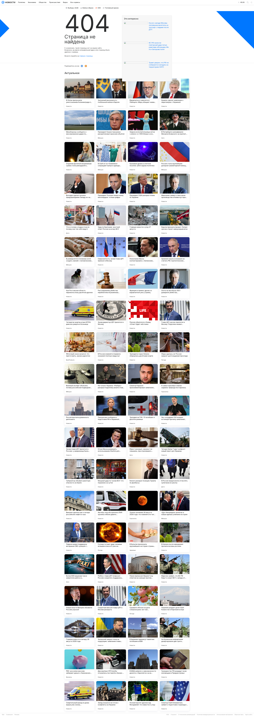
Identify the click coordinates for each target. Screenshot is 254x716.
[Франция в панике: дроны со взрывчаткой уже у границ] (143, 284)
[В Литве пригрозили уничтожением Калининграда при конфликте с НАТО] (79, 93)
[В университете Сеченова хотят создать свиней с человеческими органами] (79, 252)
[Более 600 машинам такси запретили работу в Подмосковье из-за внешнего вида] (79, 569)
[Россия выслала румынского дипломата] (79, 410)
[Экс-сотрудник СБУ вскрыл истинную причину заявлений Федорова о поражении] (175, 410)
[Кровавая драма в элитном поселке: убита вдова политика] (143, 157)
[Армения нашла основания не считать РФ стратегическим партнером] (175, 252)
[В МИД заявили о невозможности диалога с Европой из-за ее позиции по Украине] (143, 664)
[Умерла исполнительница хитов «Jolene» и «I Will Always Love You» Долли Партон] (143, 125)
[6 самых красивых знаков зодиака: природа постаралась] (175, 379)
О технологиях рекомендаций (186, 714)
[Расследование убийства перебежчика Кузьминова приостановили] (111, 284)
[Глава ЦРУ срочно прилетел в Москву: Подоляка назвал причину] (175, 315)
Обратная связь (238, 714)
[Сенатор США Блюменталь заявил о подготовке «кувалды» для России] (175, 696)
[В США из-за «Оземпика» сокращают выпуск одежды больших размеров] (111, 157)
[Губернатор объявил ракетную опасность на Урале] (79, 474)
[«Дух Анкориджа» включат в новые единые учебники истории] (175, 506)
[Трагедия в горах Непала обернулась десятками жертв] (143, 347)
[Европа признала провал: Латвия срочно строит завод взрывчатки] (175, 220)
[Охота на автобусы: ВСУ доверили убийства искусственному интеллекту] (175, 284)
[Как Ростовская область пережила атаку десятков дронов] (79, 284)
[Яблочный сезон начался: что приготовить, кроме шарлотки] (79, 347)
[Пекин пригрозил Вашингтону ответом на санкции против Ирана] (143, 569)
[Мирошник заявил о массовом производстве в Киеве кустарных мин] (175, 188)
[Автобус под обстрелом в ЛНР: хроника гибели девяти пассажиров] (111, 506)
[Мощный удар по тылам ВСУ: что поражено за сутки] (111, 474)
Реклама (16, 714)
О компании (9, 714)
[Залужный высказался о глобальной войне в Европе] (111, 93)
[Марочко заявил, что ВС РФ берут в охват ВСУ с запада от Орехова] (175, 569)
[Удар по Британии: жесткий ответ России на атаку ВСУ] (111, 220)
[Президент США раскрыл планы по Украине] (143, 188)
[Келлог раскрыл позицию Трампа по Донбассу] (143, 474)
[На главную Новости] (9, 2)
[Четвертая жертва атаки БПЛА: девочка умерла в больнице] (79, 315)
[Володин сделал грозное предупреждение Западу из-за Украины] (79, 188)
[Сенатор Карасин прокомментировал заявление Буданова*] (143, 379)
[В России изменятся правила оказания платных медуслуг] (111, 347)
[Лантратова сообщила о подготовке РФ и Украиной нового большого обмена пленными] (111, 410)
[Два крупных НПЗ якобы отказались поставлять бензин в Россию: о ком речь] (111, 664)
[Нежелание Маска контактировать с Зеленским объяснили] (143, 252)
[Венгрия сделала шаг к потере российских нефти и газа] (79, 506)
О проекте (174, 714)
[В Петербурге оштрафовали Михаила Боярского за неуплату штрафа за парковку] (175, 125)
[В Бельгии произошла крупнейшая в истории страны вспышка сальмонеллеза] (143, 537)
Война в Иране (88, 8)
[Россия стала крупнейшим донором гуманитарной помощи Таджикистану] (175, 157)
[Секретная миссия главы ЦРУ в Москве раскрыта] (111, 601)
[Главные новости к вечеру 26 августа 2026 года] (79, 632)
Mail (3, 714)
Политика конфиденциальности (206, 714)
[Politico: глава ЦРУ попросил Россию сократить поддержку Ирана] (111, 569)
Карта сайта (248, 714)
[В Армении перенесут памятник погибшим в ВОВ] (143, 632)
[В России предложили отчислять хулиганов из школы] (175, 474)
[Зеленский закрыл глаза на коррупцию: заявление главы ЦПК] (111, 632)
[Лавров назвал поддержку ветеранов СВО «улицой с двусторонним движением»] (79, 537)
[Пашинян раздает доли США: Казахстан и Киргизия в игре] (175, 601)
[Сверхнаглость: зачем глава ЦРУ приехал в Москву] (111, 252)
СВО (99, 8)
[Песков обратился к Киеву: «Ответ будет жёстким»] (143, 315)
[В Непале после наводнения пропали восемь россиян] (175, 537)
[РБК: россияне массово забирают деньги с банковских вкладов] (79, 664)
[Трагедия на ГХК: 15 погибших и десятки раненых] (143, 410)
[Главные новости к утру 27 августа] (143, 220)
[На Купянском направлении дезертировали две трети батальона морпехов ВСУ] (175, 632)
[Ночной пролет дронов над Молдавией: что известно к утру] (143, 696)
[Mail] (3, 2)
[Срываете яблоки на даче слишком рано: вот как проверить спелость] (143, 601)
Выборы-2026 (73, 8)
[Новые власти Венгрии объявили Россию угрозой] (79, 601)
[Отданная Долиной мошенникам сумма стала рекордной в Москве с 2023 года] (79, 157)
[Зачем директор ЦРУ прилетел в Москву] (111, 315)
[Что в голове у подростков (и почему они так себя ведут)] (79, 220)
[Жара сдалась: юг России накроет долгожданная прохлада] (175, 347)
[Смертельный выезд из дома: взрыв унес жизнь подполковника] (79, 696)
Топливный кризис (112, 8)
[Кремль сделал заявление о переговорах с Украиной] (175, 93)
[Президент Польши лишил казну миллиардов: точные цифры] (111, 188)
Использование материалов (225, 714)
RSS (167, 714)
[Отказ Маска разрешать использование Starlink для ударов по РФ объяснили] (111, 442)
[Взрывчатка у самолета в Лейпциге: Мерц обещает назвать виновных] (143, 93)
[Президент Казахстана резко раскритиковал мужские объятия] (111, 125)
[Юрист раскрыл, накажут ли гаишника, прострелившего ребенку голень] (143, 442)
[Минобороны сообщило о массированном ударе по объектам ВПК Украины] (79, 125)
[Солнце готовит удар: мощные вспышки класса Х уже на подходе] (111, 537)
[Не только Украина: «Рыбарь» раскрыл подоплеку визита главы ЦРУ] (111, 379)
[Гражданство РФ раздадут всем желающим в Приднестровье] (175, 664)
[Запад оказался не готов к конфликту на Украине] (111, 696)
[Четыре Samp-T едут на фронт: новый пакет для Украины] (175, 442)
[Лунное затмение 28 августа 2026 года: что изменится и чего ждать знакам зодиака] (143, 506)
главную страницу (85, 56)
